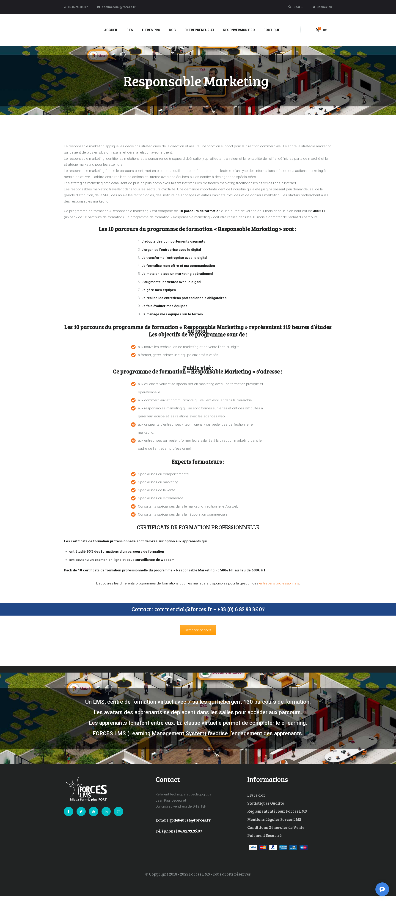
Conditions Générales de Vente (275, 827)
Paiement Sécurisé (264, 835)
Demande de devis (198, 630)
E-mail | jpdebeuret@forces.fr (183, 820)
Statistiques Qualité (265, 803)
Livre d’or (256, 795)
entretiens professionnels (279, 583)
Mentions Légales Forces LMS (274, 819)
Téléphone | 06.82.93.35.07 (179, 831)
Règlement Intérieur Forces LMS (277, 811)
